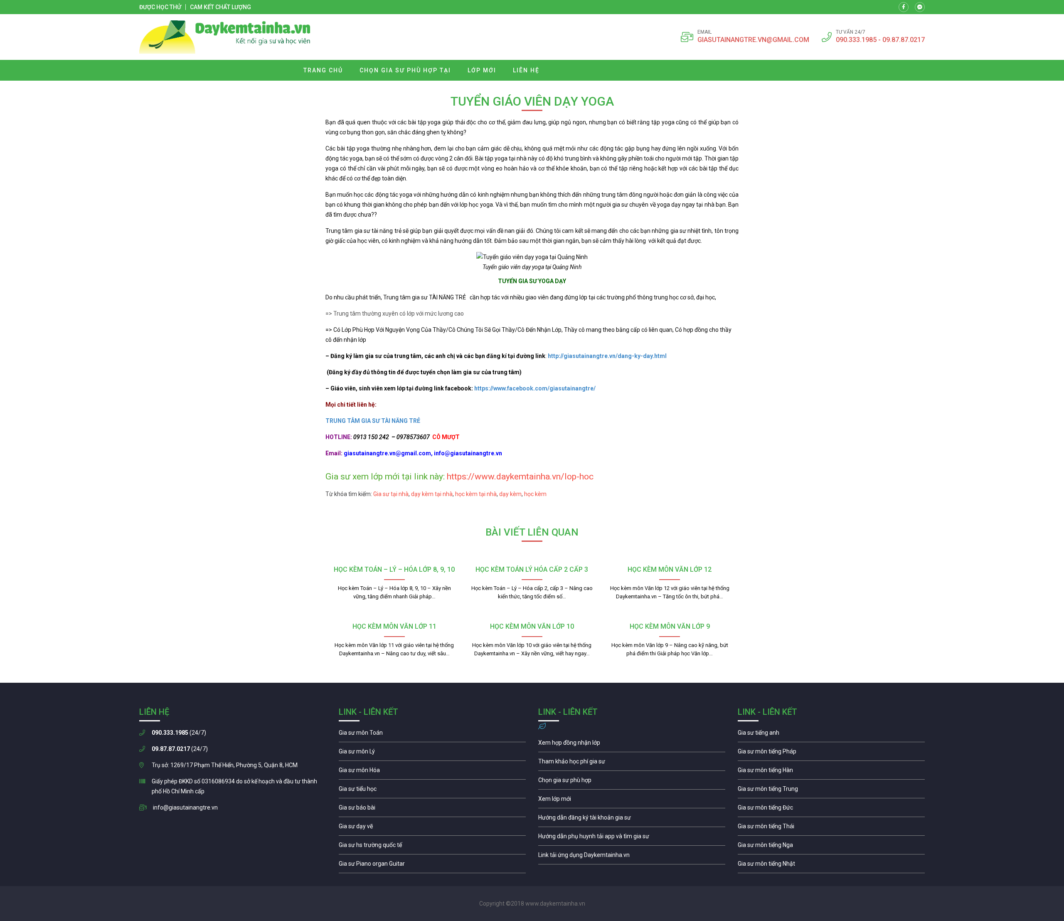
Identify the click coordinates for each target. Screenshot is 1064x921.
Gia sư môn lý (432, 753)
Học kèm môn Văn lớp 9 (670, 626)
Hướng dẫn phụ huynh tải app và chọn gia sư (631, 838)
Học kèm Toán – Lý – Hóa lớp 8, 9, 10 (394, 569)
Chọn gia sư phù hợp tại (405, 70)
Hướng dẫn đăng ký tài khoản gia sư (631, 819)
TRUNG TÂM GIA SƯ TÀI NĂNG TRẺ (374, 420)
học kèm (535, 494)
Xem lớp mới (631, 801)
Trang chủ (323, 70)
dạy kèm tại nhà (432, 494)
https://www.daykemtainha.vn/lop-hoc (520, 476)
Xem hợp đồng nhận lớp (631, 745)
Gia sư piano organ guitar (432, 866)
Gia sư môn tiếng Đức (831, 809)
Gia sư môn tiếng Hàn (831, 772)
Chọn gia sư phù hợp (631, 782)
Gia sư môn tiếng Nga (631, 857)
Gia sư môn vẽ (432, 828)
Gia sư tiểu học (432, 791)
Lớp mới (482, 70)
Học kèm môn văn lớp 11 (394, 626)
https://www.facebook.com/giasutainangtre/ (535, 388)
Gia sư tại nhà (391, 494)
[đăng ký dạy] (224, 37)
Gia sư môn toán (432, 735)
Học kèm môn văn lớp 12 (670, 569)
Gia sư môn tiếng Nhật (831, 866)
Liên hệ (526, 70)
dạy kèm (510, 494)
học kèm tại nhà (476, 494)
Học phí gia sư (631, 763)
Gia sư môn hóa (432, 772)
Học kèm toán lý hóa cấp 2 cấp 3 (531, 569)
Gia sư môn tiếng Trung (831, 791)
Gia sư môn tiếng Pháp (831, 753)
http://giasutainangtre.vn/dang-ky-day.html (607, 356)
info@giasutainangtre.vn (185, 807)
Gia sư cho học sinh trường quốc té (432, 847)
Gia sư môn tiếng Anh (831, 735)
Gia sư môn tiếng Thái (831, 828)
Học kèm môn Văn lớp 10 (532, 626)
